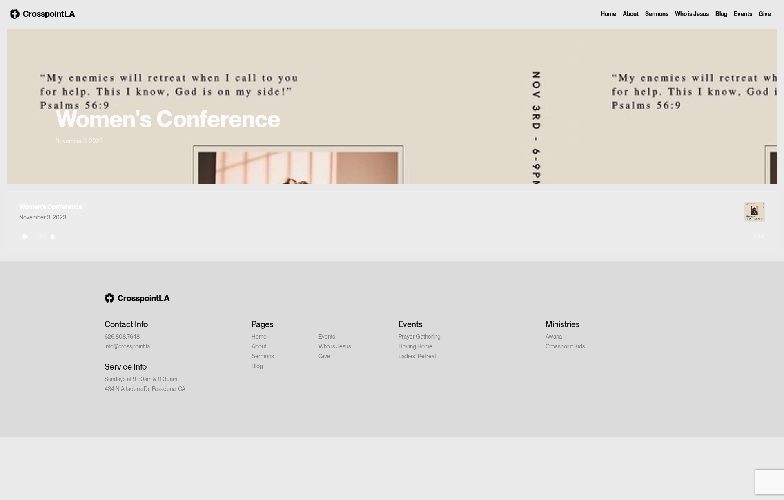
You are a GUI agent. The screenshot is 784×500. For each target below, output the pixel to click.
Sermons (656, 14)
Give (765, 14)
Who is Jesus (692, 14)
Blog (721, 14)
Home (608, 14)
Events (743, 14)
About (631, 14)
